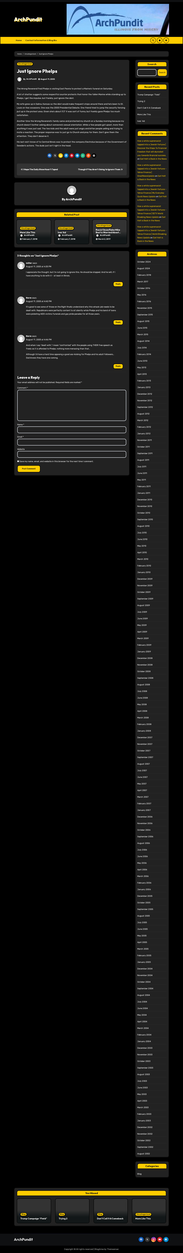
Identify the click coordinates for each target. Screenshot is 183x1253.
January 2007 (144, 810)
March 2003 (143, 1107)
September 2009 (145, 599)
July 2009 (142, 612)
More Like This (27, 232)
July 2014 (142, 348)
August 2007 (143, 764)
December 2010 (144, 499)
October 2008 (144, 671)
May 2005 (142, 936)
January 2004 (144, 1041)
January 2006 (144, 889)
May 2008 (142, 704)
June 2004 (142, 1008)
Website (21, 449)
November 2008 (145, 665)
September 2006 (145, 836)
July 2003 (142, 1081)
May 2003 (142, 1094)
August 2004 (143, 995)
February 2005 (144, 955)
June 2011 (142, 473)
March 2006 (143, 876)
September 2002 (145, 1147)
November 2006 (145, 823)
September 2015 (145, 314)
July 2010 (142, 533)
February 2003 (144, 1114)
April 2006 (142, 869)
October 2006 (144, 830)
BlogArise (99, 1249)
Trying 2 (141, 101)
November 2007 (144, 744)
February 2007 (144, 803)
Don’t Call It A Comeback (149, 108)
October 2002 (144, 1140)
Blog (139, 1174)
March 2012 (142, 420)
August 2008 (143, 684)
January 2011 (143, 493)
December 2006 (145, 817)
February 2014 (144, 354)
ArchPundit (28, 19)
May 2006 (142, 863)
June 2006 (142, 856)
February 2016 (144, 301)
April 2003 (142, 1101)
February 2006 (144, 883)
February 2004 (144, 1035)
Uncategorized (25, 64)
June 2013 (142, 361)
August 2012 (143, 414)
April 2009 (142, 632)
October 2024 (144, 262)
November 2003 (144, 1054)
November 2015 (144, 308)
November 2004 (145, 975)
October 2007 (143, 751)
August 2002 (143, 1154)
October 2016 (143, 288)
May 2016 (141, 295)
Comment (22, 388)
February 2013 (144, 381)
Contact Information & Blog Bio (41, 40)
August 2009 (143, 605)
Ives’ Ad (62, 232)
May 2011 (141, 480)
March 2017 (142, 281)
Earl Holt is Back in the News (153, 159)
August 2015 (143, 321)
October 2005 (143, 902)
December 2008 (145, 658)
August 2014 (143, 341)
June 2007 (142, 777)
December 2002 (145, 1127)
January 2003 (144, 1120)
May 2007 (142, 784)
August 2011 (143, 460)
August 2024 (143, 268)
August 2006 (143, 843)
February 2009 (144, 645)
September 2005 (145, 909)
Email (20, 437)
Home (19, 40)
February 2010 (144, 566)
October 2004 (144, 982)
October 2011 (143, 447)
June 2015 (142, 328)
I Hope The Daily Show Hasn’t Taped (40, 169)
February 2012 (144, 427)
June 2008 (142, 698)
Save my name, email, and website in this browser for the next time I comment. (56, 461)
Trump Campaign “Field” (148, 94)
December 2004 (145, 969)
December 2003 (144, 1048)
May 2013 (141, 367)
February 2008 (144, 724)
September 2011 (145, 453)
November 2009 (145, 585)
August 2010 (143, 526)
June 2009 (142, 618)
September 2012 (145, 407)
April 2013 (142, 374)
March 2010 (142, 559)
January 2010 (144, 572)
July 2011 (141, 466)
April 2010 (142, 552)
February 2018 (144, 275)
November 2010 (144, 506)
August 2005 (143, 916)
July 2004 (142, 1002)
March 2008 (143, 717)
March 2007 (143, 797)
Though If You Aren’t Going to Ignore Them (99, 169)
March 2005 (143, 949)
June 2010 (142, 539)
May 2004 (142, 1015)
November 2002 (145, 1134)
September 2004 (145, 988)
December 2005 (144, 896)
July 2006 (142, 850)
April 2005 (142, 942)
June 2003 (142, 1087)
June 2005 (142, 929)
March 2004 (143, 1028)
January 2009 (144, 651)
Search (152, 64)
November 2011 (144, 440)
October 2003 (143, 1061)
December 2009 (145, 579)
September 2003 (145, 1068)
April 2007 (142, 790)
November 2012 (144, 400)
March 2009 (143, 638)
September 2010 (145, 519)
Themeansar (113, 1249)
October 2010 (143, 513)
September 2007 (145, 757)
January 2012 (144, 433)
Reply (118, 284)
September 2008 (145, 678)
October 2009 (144, 592)
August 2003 (143, 1074)
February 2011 (144, 486)
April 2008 (142, 711)
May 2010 (141, 546)
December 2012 (144, 394)
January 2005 (144, 962)
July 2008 (142, 691)
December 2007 (144, 737)
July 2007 (142, 770)
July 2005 (142, 922)
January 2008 (144, 731)
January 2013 (143, 387)
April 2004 (142, 1021)
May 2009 (142, 625)
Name (20, 424)
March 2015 (142, 334)
